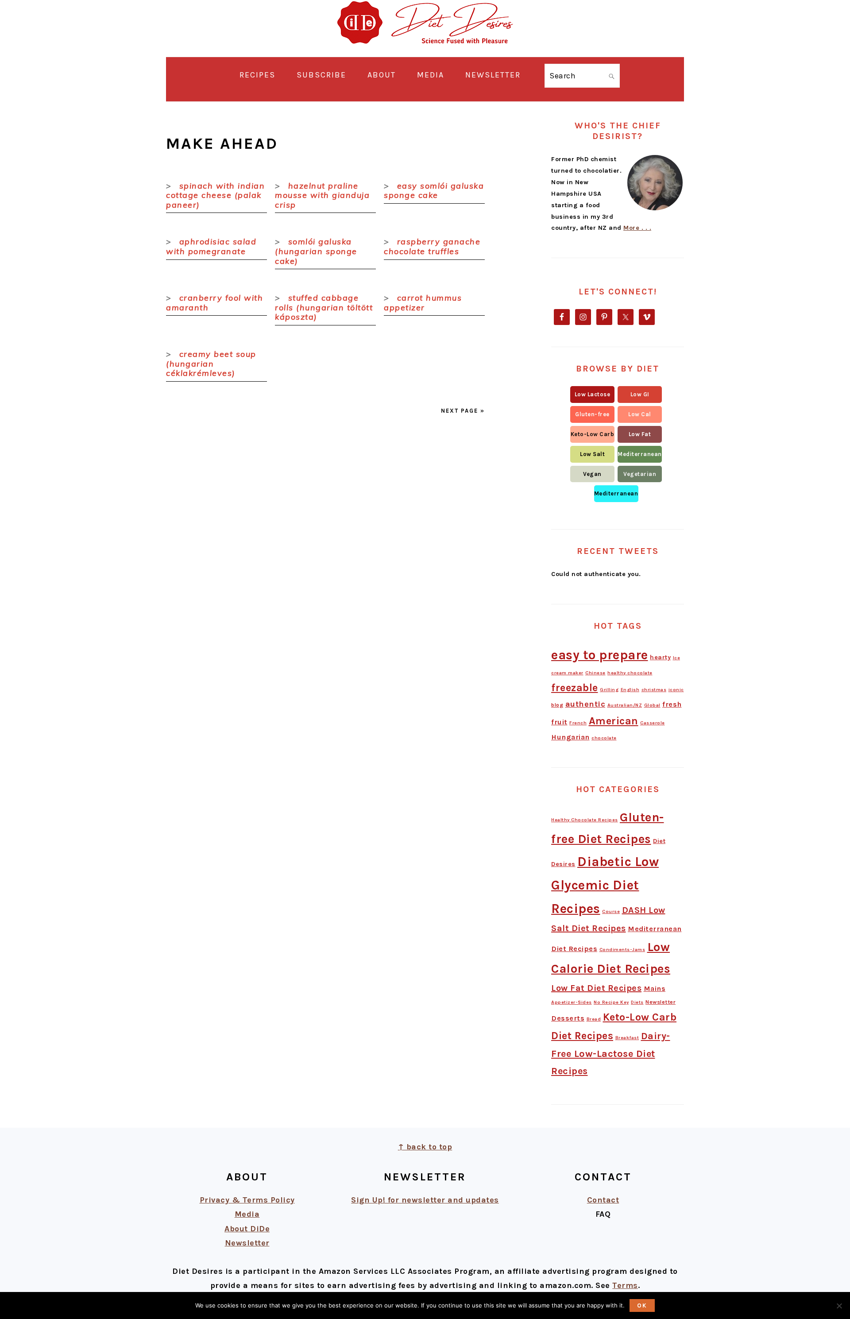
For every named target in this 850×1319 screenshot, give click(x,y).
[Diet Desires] (425, 49)
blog (557, 705)
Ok (642, 1305)
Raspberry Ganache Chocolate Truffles (432, 246)
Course (611, 911)
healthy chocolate (630, 673)
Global (652, 705)
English (630, 689)
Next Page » (463, 410)
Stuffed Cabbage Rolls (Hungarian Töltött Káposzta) (324, 307)
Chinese (595, 673)
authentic (585, 704)
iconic (676, 689)
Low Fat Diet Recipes (596, 988)
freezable (574, 687)
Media (247, 1214)
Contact (603, 1200)
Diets (637, 1002)
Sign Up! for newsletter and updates (425, 1200)
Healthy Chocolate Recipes (584, 820)
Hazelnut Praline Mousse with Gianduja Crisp (322, 195)
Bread (594, 1019)
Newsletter (660, 1002)
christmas (654, 689)
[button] (592, 394)
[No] (839, 1305)
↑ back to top (425, 1147)
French (578, 723)
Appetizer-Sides (571, 1002)
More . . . (637, 228)
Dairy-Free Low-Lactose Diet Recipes (610, 1053)
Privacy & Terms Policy (247, 1200)
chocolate (604, 738)
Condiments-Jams (622, 949)
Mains (655, 988)
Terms (625, 1285)
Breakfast (627, 1038)
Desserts (567, 1018)
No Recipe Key (611, 1002)
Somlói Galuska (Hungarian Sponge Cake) (316, 251)
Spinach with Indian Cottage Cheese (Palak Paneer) (215, 195)
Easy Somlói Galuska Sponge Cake (434, 191)
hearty (660, 657)
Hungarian (570, 737)
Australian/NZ (624, 705)
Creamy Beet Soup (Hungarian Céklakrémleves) (211, 363)
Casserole (652, 723)
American (613, 721)
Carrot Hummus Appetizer (423, 303)
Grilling (609, 689)
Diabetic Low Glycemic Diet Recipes (605, 885)
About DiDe (247, 1229)
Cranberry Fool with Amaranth (214, 303)
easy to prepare (599, 654)
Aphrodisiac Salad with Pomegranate (211, 246)
